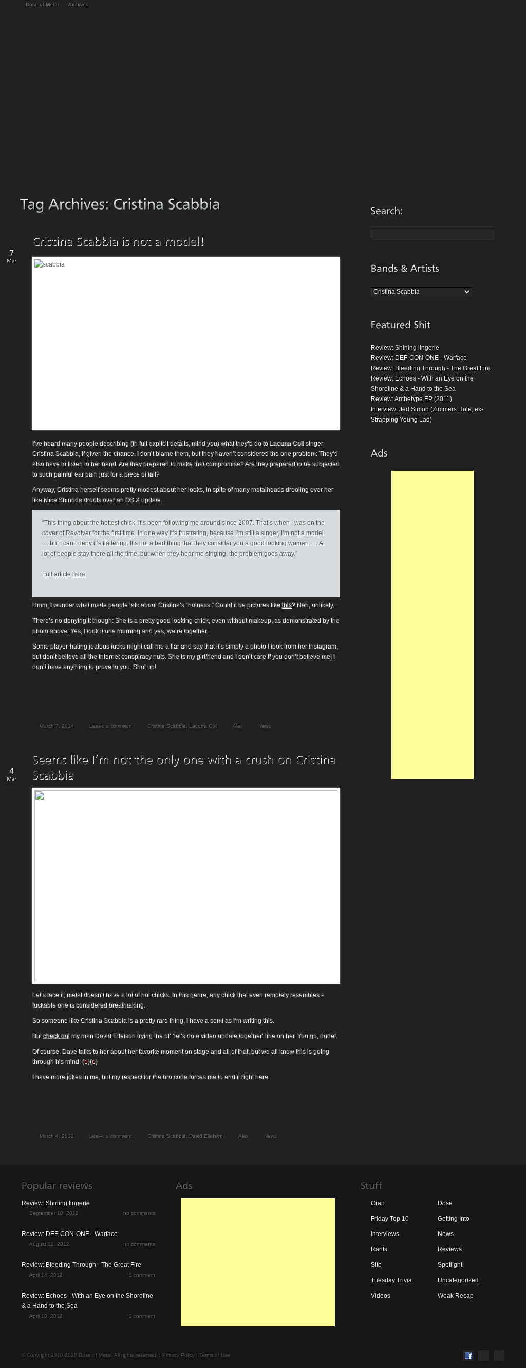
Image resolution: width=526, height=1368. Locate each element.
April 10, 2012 (46, 1316)
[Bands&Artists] (405, 268)
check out (56, 1035)
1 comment (142, 1275)
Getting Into (453, 1218)
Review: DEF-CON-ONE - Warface (419, 358)
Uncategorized (458, 1280)
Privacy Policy (178, 1355)
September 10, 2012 (54, 1213)
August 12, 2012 (49, 1244)
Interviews (385, 1234)
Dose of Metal (42, 4)
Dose (445, 1203)
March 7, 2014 (57, 726)
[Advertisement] (432, 625)
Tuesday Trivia (391, 1280)
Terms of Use (214, 1355)
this (286, 605)
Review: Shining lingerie (405, 347)
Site (376, 1264)
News (264, 726)
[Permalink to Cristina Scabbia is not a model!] (118, 241)
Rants (379, 1249)
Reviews (450, 1249)
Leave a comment (110, 726)
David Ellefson (206, 1136)
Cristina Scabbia (166, 726)
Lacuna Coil (203, 726)
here (78, 574)
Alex (238, 726)
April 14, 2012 (46, 1275)
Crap (378, 1203)
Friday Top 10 (390, 1218)
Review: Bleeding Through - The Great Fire (431, 368)
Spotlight (450, 1264)
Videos (380, 1295)
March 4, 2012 (57, 1136)
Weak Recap (456, 1295)
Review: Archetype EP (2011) (411, 399)
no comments (139, 1213)
